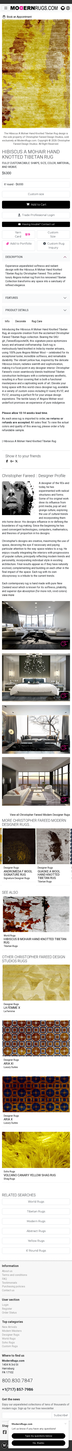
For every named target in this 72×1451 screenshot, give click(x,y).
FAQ (4, 1278)
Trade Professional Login (38, 215)
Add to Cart (38, 204)
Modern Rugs (36, 1221)
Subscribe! (61, 1415)
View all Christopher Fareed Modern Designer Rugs (40, 814)
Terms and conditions (14, 1275)
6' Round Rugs (36, 1250)
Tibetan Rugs (45, 881)
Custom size (36, 194)
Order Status (9, 1312)
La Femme (9, 1011)
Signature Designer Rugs (17, 878)
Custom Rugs (10, 1346)
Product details (16, 310)
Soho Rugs (9, 1171)
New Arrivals (9, 1327)
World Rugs (10, 935)
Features (11, 297)
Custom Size (53, 234)
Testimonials (9, 1282)
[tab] (7, 321)
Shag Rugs (9, 1178)
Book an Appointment (19, 16)
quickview (64, 928)
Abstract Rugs (36, 1231)
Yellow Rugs (36, 1240)
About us (7, 1271)
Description (13, 257)
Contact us (8, 1290)
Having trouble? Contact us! (38, 224)
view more (8, 595)
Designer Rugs (11, 1004)
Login (5, 1304)
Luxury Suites (11, 1067)
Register (7, 1308)
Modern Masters (12, 1330)
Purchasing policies (13, 1286)
